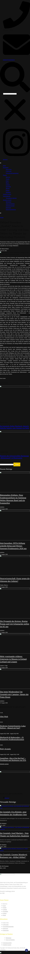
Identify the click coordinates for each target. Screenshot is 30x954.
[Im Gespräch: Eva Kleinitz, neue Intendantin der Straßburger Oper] (15, 807)
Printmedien (5, 167)
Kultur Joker (9, 169)
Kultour (7, 190)
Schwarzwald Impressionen (12, 173)
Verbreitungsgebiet (10, 205)
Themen (5, 175)
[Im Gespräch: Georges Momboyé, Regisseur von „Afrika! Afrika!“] (15, 849)
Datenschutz (6, 930)
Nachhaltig (8, 186)
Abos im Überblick (10, 203)
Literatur (8, 184)
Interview (8, 177)
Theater (7, 179)
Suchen (2, 461)
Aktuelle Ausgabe (7, 194)
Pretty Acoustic (5, 749)
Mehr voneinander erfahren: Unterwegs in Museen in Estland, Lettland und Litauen (13, 659)
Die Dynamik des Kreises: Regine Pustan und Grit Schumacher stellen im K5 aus (14, 624)
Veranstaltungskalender (8, 926)
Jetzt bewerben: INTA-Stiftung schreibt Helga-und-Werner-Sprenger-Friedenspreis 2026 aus (13, 546)
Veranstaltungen (6, 196)
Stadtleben (8, 192)
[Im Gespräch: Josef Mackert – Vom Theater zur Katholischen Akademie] (15, 828)
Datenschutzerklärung (11, 209)
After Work (4, 716)
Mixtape (8, 188)
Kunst (7, 181)
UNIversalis (8, 171)
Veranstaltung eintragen (11, 198)
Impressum (8, 207)
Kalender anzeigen (4, 764)
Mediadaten (8, 202)
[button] (15, 77)
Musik (7, 182)
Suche (1, 93)
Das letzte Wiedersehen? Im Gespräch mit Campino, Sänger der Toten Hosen (14, 694)
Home (4, 165)
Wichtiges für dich (7, 200)
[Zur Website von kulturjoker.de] (15, 482)
